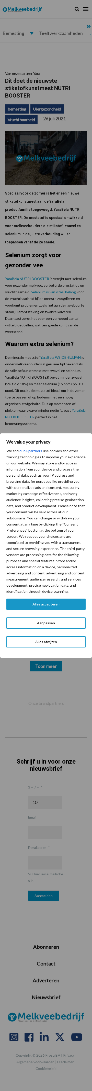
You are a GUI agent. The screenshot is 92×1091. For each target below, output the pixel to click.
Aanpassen (46, 623)
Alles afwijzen (46, 642)
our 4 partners (30, 451)
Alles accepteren (46, 604)
